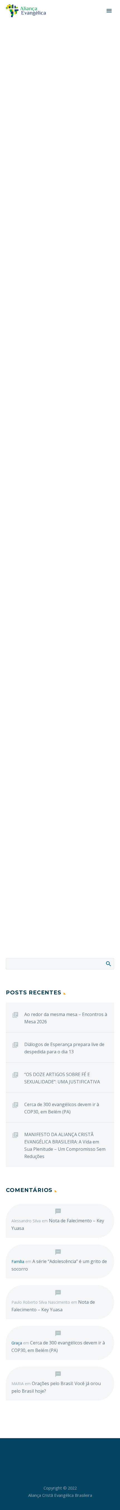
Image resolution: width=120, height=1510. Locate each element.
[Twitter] (53, 1454)
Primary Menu (109, 10)
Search (108, 963)
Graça (16, 1343)
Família (17, 1261)
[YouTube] (67, 1454)
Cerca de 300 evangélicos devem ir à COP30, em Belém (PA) (61, 1108)
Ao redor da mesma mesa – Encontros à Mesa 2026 (65, 1018)
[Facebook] (45, 1454)
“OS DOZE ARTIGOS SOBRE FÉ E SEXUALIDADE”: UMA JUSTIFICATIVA (62, 1078)
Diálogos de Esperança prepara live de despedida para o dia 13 (64, 1048)
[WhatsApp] (74, 1454)
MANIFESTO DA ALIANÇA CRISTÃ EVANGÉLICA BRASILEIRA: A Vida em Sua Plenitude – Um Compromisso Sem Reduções (64, 1145)
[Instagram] (60, 1454)
